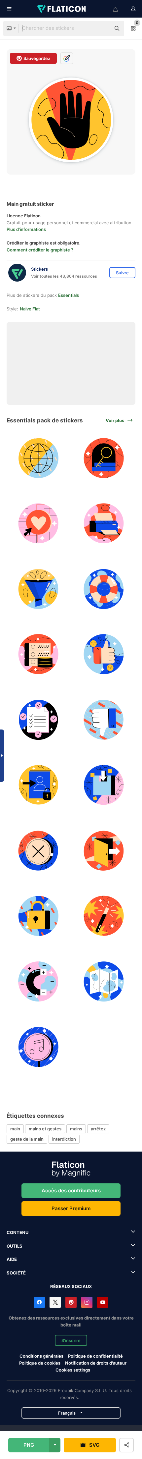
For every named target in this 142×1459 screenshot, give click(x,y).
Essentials (68, 295)
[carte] (103, 981)
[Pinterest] (71, 1302)
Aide (12, 1259)
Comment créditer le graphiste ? (40, 249)
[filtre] (38, 589)
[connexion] (38, 785)
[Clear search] (102, 28)
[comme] (38, 523)
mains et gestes (45, 1128)
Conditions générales (41, 1356)
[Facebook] (39, 1302)
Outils (14, 1246)
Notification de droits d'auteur (95, 1363)
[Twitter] (55, 1302)
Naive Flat (30, 308)
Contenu (17, 1232)
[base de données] (38, 654)
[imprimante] (103, 523)
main (15, 1128)
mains (76, 1128)
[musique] (38, 1047)
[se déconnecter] (103, 850)
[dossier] (38, 719)
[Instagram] (86, 1302)
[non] (38, 850)
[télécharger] (103, 785)
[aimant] (38, 981)
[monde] (38, 458)
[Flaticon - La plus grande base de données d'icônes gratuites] (62, 9)
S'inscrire (71, 1340)
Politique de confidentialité (95, 1356)
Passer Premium (71, 1208)
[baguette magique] (103, 916)
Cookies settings (72, 1370)
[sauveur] (103, 589)
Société (16, 1272)
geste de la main (27, 1139)
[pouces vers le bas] (103, 719)
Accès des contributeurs (71, 1190)
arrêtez (98, 1128)
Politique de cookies (39, 1363)
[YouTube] (102, 1302)
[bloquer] (38, 916)
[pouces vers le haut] (103, 654)
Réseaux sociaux (71, 1286)
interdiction (64, 1139)
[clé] (103, 458)
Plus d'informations (26, 229)
